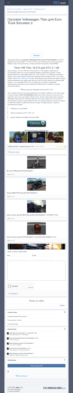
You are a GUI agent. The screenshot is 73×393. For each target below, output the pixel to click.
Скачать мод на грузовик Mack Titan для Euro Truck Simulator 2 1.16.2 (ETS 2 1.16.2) (32, 215)
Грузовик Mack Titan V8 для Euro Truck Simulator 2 (22, 193)
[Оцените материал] (61, 146)
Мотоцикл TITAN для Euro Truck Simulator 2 (20, 171)
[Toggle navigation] (8, 2)
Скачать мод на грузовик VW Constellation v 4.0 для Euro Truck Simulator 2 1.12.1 (31, 237)
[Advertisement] (36, 40)
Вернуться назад (14, 152)
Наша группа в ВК (36, 366)
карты (37, 97)
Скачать (36, 56)
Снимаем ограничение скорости (17, 316)
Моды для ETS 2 (14, 146)
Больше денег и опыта (14, 320)
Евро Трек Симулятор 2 (21, 78)
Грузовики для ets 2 (25, 146)
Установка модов (13, 324)
